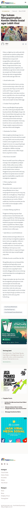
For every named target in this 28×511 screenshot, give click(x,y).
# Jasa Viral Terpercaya (9, 309)
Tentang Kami (4, 498)
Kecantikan (4, 477)
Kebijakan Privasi (5, 496)
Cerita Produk (4, 472)
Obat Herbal (4, 482)
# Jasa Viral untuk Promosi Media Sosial (13, 312)
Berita (2, 493)
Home (2, 490)
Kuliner (3, 480)
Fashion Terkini (5, 475)
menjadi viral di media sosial (13, 283)
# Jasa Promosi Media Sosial (10, 306)
